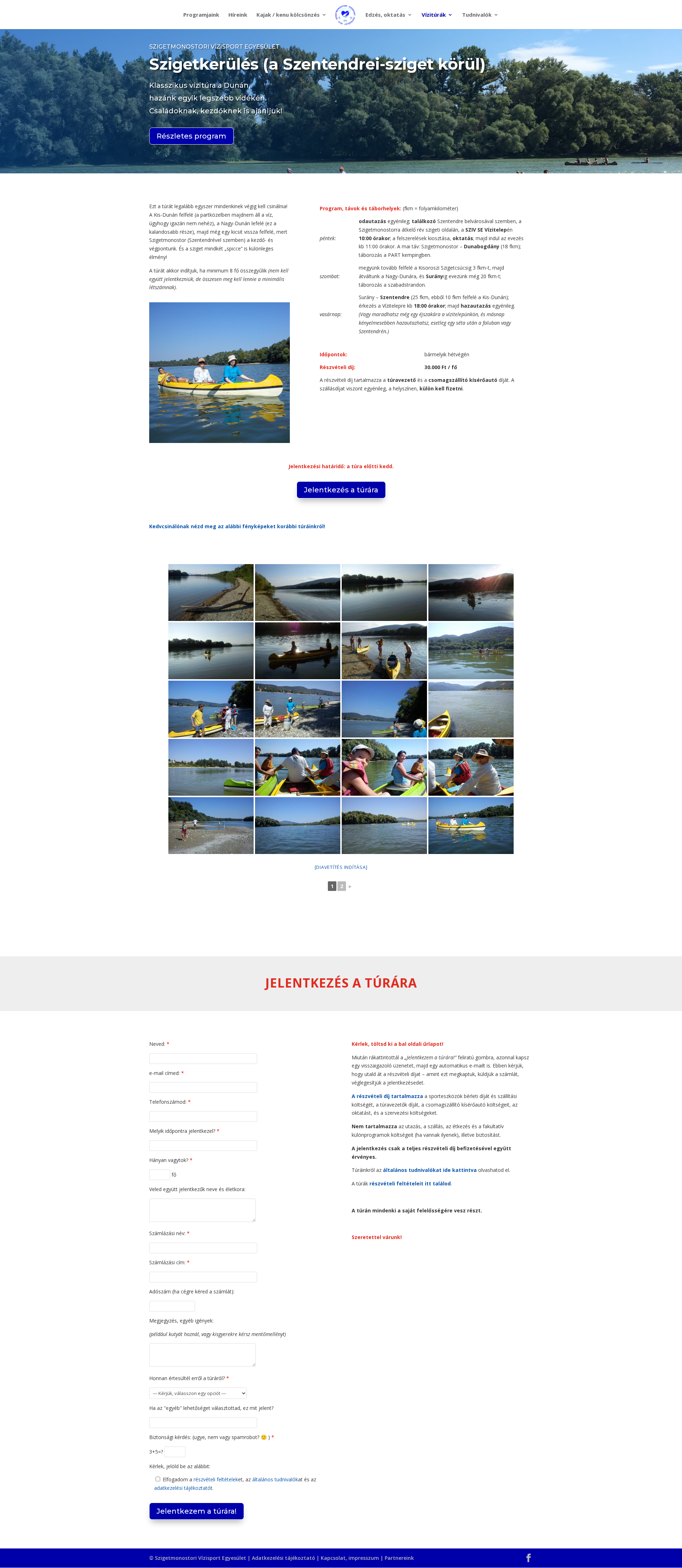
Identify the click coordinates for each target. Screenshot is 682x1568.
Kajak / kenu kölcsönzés (288, 15)
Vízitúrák (434, 15)
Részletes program (191, 136)
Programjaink (201, 15)
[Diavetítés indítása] (341, 867)
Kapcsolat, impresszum (350, 1558)
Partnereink (399, 1558)
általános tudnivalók (275, 1479)
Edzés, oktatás (385, 15)
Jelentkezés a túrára (341, 490)
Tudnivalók (477, 15)
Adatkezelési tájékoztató (283, 1558)
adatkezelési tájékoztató (182, 1488)
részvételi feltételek (216, 1479)
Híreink (237, 15)
